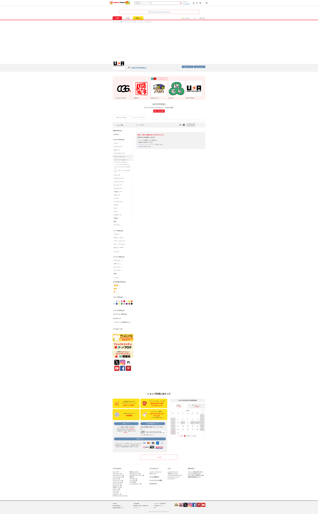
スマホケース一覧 (117, 494)
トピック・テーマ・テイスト (147, 144)
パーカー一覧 (116, 490)
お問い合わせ (202, 18)
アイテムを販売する (154, 477)
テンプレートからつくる (155, 472)
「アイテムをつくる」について (174, 475)
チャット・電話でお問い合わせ (195, 472)
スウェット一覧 (116, 489)
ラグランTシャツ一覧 (118, 480)
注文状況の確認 (186, 4)
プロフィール (188, 67)
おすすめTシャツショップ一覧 (137, 475)
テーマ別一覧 (133, 482)
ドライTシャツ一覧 (117, 473)
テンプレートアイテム (138, 117)
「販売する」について (172, 473)
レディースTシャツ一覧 (118, 477)
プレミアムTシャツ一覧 (118, 475)
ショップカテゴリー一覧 (135, 483)
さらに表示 (116, 251)
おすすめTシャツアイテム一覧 (120, 495)
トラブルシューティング (173, 477)
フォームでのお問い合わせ (194, 473)
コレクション (200, 67)
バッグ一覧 (115, 492)
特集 (141, 146)
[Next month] (202, 410)
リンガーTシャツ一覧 (118, 482)
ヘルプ (194, 18)
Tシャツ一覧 (116, 472)
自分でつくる (153, 473)
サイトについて (171, 478)
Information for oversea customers (159, 12)
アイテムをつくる (154, 468)
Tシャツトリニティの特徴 (156, 480)
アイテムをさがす (117, 468)
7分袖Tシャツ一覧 (117, 487)
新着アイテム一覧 (134, 472)
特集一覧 (132, 477)
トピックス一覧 (133, 478)
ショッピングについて (172, 472)
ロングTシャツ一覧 (117, 485)
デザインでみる (200, 125)
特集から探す (119, 329)
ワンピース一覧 (116, 478)
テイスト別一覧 (133, 480)
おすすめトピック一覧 (135, 473)
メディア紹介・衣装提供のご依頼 (196, 475)
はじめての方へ (153, 483)
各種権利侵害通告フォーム (194, 477)
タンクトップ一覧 (117, 483)
